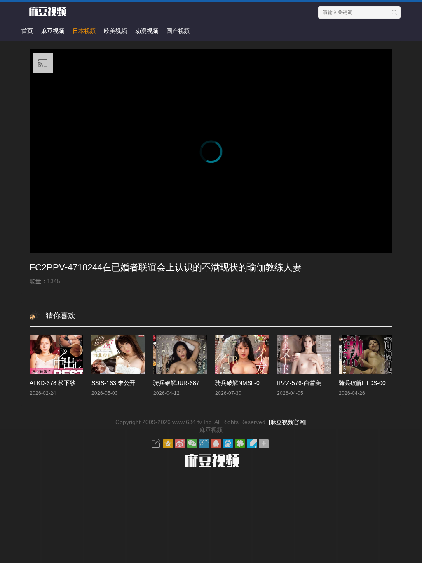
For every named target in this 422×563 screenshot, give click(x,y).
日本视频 (84, 31)
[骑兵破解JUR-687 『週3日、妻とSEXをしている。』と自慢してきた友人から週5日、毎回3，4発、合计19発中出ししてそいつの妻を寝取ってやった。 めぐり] (180, 355)
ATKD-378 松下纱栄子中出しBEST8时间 (82, 383)
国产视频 (178, 31)
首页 (27, 31)
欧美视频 (115, 31)
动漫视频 (146, 31)
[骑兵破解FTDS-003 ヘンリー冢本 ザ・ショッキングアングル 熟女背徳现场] (365, 355)
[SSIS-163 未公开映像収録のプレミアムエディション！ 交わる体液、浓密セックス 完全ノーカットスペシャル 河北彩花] (118, 355)
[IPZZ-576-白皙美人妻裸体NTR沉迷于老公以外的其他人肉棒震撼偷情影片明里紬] (304, 355)
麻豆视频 (52, 31)
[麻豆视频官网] (288, 422)
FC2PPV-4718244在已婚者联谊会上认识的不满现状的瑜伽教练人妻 (166, 267)
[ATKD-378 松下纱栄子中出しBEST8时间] (56, 355)
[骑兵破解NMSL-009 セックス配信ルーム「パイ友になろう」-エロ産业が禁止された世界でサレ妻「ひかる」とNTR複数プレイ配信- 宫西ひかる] (242, 355)
